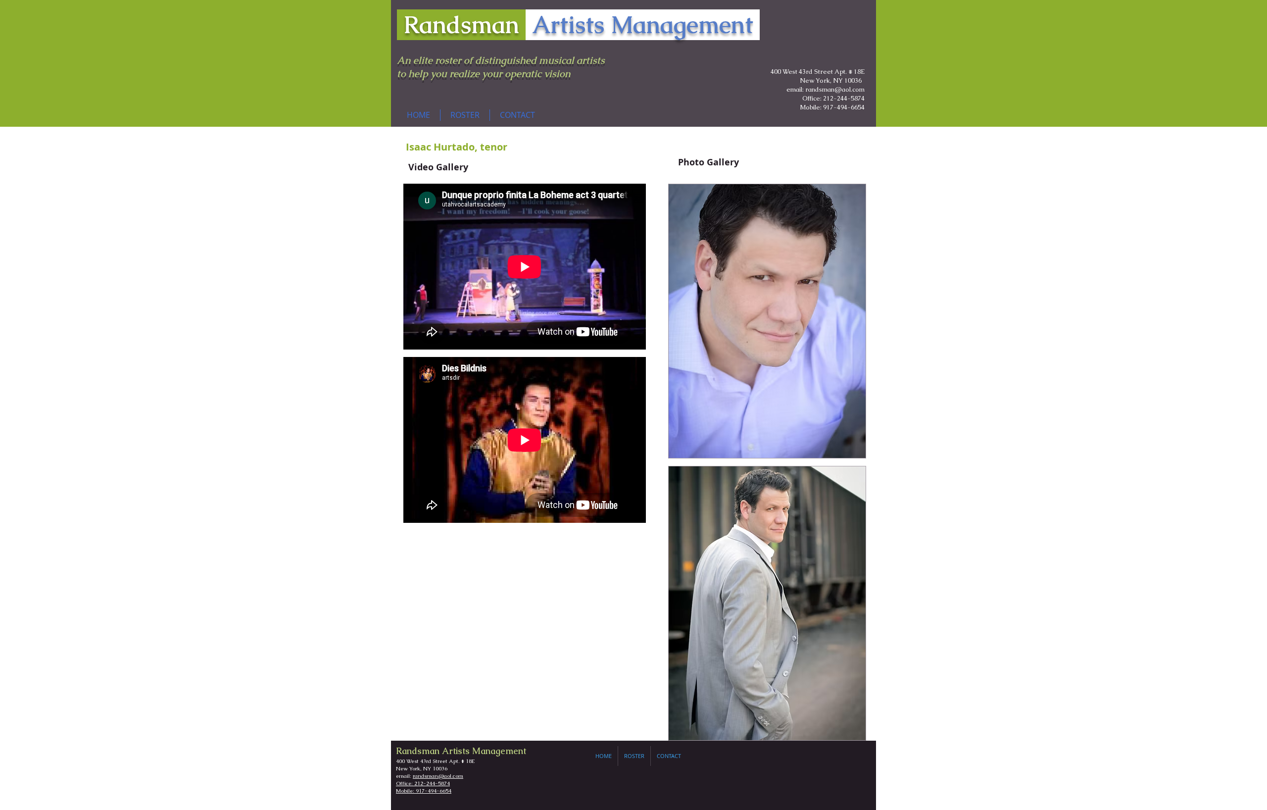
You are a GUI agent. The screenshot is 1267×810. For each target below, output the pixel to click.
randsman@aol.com (438, 775)
